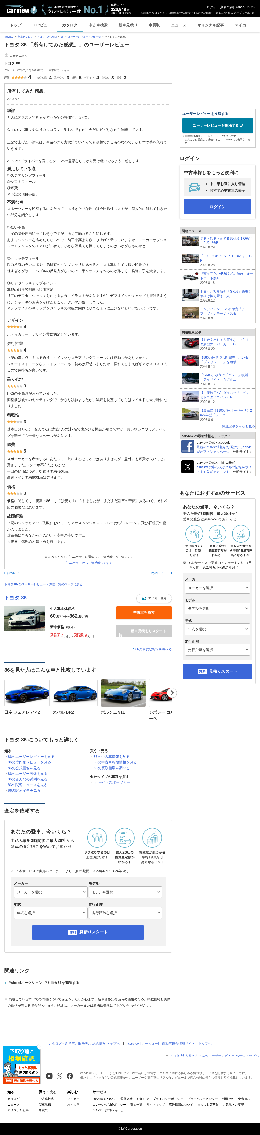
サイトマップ (156, 1104)
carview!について (104, 1099)
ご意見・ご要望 (233, 1104)
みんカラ (73, 1104)
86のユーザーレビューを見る (31, 757)
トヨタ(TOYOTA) (47, 36)
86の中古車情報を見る (112, 757)
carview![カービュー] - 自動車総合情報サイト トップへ (170, 1043)
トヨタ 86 (15, 597)
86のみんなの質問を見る (27, 779)
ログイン (213, 7)
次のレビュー (160, 573)
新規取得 (227, 7)
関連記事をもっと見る (238, 426)
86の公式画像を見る (24, 768)
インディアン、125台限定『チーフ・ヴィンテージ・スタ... (224, 313)
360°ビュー (41, 25)
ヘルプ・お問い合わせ (108, 1110)
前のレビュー (16, 573)
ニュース (178, 25)
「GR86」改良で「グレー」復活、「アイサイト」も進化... (225, 379)
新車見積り (128, 25)
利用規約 (228, 1099)
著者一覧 (136, 1104)
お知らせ (143, 1099)
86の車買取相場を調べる (153, 649)
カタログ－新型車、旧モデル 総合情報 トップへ (84, 1043)
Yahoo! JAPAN (246, 7)
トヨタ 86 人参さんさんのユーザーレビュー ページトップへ (214, 1056)
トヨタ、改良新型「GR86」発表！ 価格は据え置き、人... (225, 296)
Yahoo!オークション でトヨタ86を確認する (44, 983)
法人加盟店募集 (208, 1104)
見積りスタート (93, 932)
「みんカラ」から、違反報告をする (88, 563)
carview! (9, 36)
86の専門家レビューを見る (29, 762)
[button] (154, 598)
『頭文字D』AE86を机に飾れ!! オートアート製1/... (226, 278)
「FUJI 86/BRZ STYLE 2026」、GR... (226, 260)
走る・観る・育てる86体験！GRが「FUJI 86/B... (225, 243)
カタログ (69, 25)
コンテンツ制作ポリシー (109, 1104)
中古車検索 (98, 25)
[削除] (40, 1047)
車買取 (154, 25)
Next (172, 693)
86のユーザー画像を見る (27, 774)
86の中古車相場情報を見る (115, 762)
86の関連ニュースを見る (27, 785)
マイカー (242, 25)
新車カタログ (25, 36)
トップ (15, 25)
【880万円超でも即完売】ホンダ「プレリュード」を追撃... (224, 362)
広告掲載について (181, 1104)
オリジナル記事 (210, 25)
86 (62, 36)
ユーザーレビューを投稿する (216, 125)
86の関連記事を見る (24, 790)
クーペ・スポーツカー (112, 782)
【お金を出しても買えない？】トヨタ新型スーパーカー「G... (226, 344)
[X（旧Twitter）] (59, 1076)
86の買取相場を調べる (112, 768)
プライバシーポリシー (168, 1099)
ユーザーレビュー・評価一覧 (84, 36)
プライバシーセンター (202, 1099)
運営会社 (126, 1099)
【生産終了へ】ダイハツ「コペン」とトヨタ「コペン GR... (226, 397)
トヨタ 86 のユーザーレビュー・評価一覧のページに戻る (43, 584)
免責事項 (244, 1099)
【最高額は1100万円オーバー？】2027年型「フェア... (226, 415)
